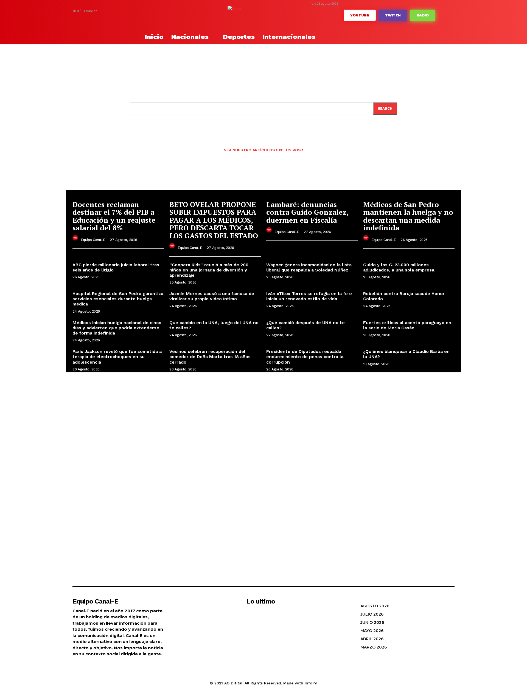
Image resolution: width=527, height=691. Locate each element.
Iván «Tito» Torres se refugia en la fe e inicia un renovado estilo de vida (309, 296)
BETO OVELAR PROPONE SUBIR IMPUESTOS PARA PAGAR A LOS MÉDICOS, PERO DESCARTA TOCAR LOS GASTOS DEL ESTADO (213, 220)
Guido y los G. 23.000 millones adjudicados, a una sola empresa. (399, 267)
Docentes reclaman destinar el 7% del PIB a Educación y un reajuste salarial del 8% (113, 216)
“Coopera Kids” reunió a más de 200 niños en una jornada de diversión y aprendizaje (208, 270)
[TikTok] (117, 18)
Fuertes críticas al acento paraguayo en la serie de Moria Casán (407, 325)
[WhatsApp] (142, 18)
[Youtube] (151, 18)
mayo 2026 (371, 630)
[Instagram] (100, 18)
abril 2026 (371, 638)
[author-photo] (76, 239)
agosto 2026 (374, 606)
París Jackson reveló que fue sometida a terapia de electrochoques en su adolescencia (117, 356)
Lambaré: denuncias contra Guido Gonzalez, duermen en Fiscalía (307, 212)
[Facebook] (92, 18)
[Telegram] (109, 18)
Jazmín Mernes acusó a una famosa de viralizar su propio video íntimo (211, 296)
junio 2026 (372, 622)
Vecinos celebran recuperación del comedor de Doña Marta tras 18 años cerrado (210, 356)
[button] (123, 37)
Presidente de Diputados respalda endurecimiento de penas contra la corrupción (304, 356)
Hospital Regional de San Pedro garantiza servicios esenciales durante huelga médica (117, 299)
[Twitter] (134, 18)
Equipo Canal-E (93, 240)
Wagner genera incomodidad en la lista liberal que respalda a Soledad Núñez (309, 267)
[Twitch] (126, 18)
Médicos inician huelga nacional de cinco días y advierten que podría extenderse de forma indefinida (116, 328)
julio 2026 (371, 614)
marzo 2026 (373, 647)
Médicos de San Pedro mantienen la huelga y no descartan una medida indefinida (408, 216)
